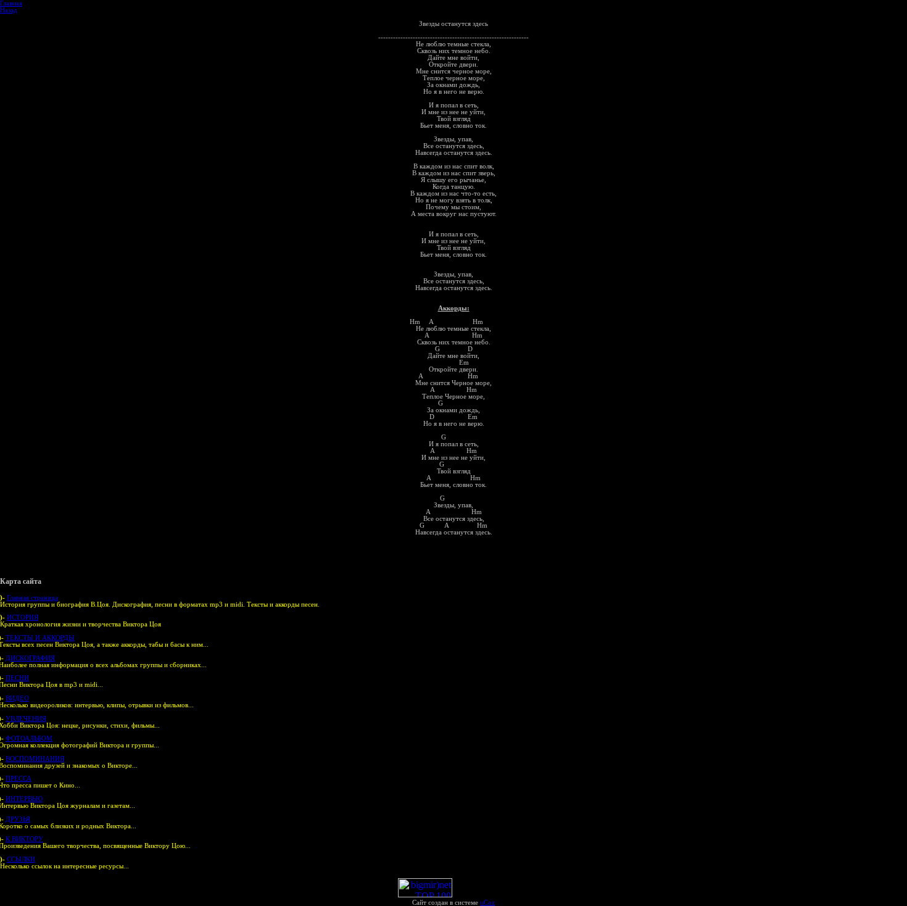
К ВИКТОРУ (24, 839)
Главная (11, 3)
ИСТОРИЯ (22, 617)
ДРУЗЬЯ (18, 819)
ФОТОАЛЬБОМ (29, 738)
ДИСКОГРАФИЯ (30, 658)
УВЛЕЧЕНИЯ (26, 718)
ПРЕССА (18, 778)
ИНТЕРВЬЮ (24, 799)
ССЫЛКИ (21, 859)
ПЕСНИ (17, 678)
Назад (8, 10)
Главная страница (32, 597)
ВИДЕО (17, 698)
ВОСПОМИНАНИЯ (35, 758)
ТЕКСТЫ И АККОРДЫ (40, 637)
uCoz (487, 902)
